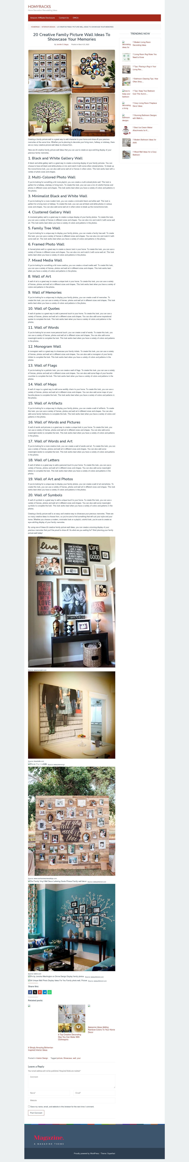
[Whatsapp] (49, 992)
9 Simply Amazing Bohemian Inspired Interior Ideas (40, 1048)
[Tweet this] (35, 992)
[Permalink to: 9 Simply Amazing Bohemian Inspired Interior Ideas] (41, 1025)
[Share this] (30, 992)
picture (59, 1058)
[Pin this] (40, 992)
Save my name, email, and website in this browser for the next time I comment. (62, 1106)
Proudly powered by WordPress (86, 1153)
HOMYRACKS (39, 6)
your (79, 1058)
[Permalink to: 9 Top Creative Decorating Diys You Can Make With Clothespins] (71, 1018)
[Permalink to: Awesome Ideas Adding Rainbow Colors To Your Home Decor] (101, 1015)
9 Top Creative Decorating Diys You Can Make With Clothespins (69, 1037)
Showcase (68, 1058)
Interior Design (42, 1058)
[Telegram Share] (45, 992)
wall (74, 1058)
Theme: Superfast (108, 1153)
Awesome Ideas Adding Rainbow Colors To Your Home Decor (101, 1029)
